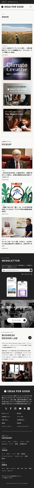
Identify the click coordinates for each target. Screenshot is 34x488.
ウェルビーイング (19, 456)
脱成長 (3, 458)
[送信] (31, 270)
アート (3, 453)
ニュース (4, 441)
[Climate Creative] (17, 79)
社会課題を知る (20, 419)
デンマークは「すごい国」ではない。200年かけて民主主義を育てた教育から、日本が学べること (17, 244)
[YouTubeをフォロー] (20, 408)
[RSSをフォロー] (24, 408)
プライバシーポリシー (7, 426)
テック (13, 453)
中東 (22, 468)
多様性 (26, 456)
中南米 (30, 468)
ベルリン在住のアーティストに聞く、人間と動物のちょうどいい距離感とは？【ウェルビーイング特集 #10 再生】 (17, 50)
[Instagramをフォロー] (15, 408)
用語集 (3, 423)
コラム (9, 441)
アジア (3, 468)
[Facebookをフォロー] (11, 408)
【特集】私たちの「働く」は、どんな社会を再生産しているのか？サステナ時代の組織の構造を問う (17, 209)
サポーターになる (16, 320)
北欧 (18, 468)
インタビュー (15, 441)
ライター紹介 (20, 416)
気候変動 (23, 453)
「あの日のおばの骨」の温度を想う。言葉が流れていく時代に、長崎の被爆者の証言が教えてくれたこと (17, 175)
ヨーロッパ (12, 468)
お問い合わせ (5, 419)
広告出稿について (6, 416)
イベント (11, 444)
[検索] (31, 6)
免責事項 (19, 423)
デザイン (8, 453)
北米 (26, 468)
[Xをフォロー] (6, 408)
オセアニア (10, 470)
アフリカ (4, 470)
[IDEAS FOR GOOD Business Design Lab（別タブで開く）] (17, 105)
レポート (22, 441)
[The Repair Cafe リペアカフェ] (17, 131)
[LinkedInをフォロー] (29, 408)
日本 (7, 468)
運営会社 (19, 413)
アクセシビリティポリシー (23, 426)
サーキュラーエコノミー (7, 456)
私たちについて (5, 413)
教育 (18, 453)
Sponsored (4, 444)
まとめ (27, 441)
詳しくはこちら (26, 274)
